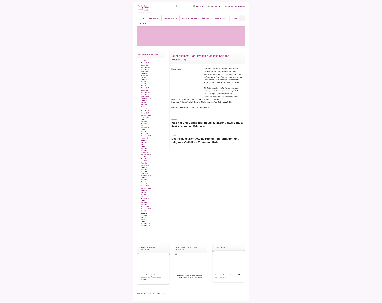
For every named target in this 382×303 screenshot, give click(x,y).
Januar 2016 (144, 109)
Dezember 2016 (145, 92)
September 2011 (146, 188)
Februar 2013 (145, 165)
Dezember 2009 (145, 223)
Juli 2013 (143, 157)
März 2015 (144, 125)
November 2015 (145, 111)
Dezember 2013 (145, 148)
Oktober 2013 (145, 152)
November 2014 (145, 132)
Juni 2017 (144, 79)
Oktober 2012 (145, 173)
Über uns (205, 18)
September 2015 (146, 115)
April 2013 (144, 161)
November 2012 (145, 171)
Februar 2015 (145, 127)
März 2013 (144, 163)
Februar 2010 (145, 219)
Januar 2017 (144, 90)
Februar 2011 (145, 198)
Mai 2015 (144, 121)
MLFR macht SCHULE (189, 18)
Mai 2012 (144, 179)
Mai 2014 (144, 142)
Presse (234, 18)
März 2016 (144, 107)
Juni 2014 (144, 140)
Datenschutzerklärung (146, 293)
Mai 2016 (144, 102)
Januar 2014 (144, 146)
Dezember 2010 (145, 202)
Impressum (161, 293)
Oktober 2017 (145, 71)
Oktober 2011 (145, 186)
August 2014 (145, 138)
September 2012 (146, 175)
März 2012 (144, 182)
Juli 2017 (143, 77)
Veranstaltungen (170, 18)
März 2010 (144, 217)
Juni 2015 (144, 119)
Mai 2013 (144, 159)
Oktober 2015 (145, 113)
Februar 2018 (145, 63)
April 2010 (144, 215)
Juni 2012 (144, 177)
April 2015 (144, 123)
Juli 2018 (143, 61)
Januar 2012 (144, 184)
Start (141, 18)
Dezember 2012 (145, 169)
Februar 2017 (145, 88)
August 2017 (145, 75)
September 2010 (146, 209)
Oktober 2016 (145, 96)
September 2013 (146, 154)
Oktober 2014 (145, 134)
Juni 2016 (144, 100)
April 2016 (144, 104)
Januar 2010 (144, 221)
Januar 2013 (144, 167)
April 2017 (144, 84)
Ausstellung (153, 18)
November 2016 (145, 94)
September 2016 (146, 98)
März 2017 (144, 86)
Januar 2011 (144, 200)
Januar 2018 (144, 65)
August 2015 (145, 117)
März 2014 (144, 144)
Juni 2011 (144, 190)
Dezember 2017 (145, 67)
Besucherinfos (220, 18)
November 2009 (145, 225)
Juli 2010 (143, 211)
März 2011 (144, 196)
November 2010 (145, 205)
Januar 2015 (144, 129)
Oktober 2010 (145, 207)
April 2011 (144, 194)
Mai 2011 (143, 192)
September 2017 (146, 73)
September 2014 (146, 136)
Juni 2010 (144, 213)
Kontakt (142, 23)
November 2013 (145, 150)
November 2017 (145, 69)
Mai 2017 (144, 82)
